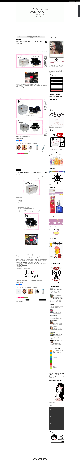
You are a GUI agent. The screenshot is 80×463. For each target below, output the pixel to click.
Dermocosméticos (55, 374)
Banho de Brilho (54, 376)
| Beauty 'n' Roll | (52, 294)
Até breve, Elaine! (55, 321)
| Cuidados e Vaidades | (53, 326)
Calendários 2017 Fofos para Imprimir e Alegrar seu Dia (58, 357)
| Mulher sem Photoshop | (53, 315)
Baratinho (57, 373)
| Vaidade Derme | (52, 332)
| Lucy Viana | (52, 309)
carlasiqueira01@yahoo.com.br (23, 87)
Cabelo (50, 376)
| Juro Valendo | (52, 304)
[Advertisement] (40, 28)
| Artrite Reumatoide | (53, 288)
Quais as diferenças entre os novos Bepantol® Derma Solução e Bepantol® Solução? (58, 366)
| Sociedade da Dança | (53, 339)
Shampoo (51, 373)
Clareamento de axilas (61, 376)
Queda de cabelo (61, 374)
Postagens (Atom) (20, 301)
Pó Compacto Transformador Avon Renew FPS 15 (58, 361)
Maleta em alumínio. (21, 153)
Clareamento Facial (51, 377)
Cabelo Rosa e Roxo (56, 310)
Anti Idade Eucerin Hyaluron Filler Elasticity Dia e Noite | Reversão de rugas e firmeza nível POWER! (58, 334)
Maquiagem (26, 153)
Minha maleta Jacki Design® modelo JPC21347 (29, 172)
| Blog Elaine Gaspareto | (53, 320)
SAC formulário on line (19, 269)
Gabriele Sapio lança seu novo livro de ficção (58, 351)
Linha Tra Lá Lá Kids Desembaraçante (58, 352)
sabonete (63, 375)
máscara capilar (58, 375)
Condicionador (51, 375)
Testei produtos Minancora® (56, 367)
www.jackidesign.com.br (27, 89)
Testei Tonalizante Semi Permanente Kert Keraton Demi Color (58, 363)
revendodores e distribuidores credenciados (30, 262)
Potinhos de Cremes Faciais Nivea (57, 354)
